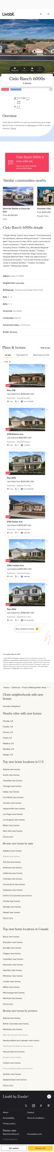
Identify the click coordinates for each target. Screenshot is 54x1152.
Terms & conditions (35, 1118)
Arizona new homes (12, 862)
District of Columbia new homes (17, 895)
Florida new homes (11, 901)
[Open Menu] (48, 14)
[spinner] (41, 14)
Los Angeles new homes (14, 820)
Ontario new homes (12, 1063)
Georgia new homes (12, 907)
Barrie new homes (11, 936)
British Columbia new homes (16, 1023)
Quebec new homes (12, 1074)
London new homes (12, 981)
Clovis (13, 128)
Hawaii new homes (11, 912)
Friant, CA (7, 738)
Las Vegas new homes (13, 814)
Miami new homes (11, 825)
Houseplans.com (34, 1134)
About (5, 1112)
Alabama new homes (12, 851)
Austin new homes (11, 775)
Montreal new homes (12, 998)
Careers (30, 1112)
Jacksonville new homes (14, 808)
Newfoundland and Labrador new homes (21, 1040)
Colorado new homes (12, 879)
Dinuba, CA (8, 721)
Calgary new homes (12, 953)
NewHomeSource (11, 1134)
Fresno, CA (8, 732)
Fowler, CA (8, 726)
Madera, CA (8, 743)
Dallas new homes (11, 792)
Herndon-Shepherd (11, 706)
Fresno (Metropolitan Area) (34, 687)
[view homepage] (9, 14)
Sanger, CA (8, 754)
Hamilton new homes (12, 970)
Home (6, 687)
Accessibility (8, 1118)
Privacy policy (9, 1123)
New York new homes (12, 831)
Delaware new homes (12, 890)
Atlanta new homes (11, 769)
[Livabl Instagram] (33, 1105)
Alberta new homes (11, 1018)
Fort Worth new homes (13, 797)
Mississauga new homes (13, 992)
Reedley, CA (8, 749)
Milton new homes (11, 987)
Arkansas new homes (12, 867)
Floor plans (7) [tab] (22, 355)
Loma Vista (19, 283)
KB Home (28, 83)
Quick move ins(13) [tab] (41, 355)
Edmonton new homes (13, 964)
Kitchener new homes (13, 976)
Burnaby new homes (12, 948)
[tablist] (27, 355)
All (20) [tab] (8, 355)
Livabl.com (15, 668)
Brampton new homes (13, 942)
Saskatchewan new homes (15, 1079)
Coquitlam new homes (13, 959)
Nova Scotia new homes (13, 1051)
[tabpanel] (27, 498)
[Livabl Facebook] (41, 1105)
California (15, 687)
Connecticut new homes (14, 884)
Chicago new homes (12, 786)
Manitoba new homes (12, 1029)
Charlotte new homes (12, 780)
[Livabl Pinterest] (48, 1105)
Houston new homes (12, 803)
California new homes (12, 873)
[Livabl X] (26, 1105)
